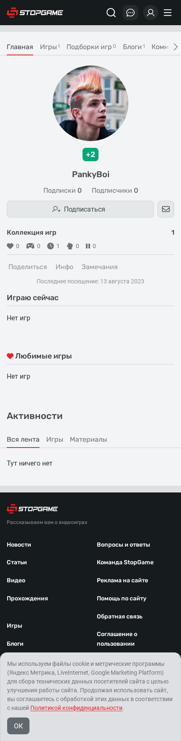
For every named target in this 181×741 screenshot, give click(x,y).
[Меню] (168, 13)
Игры (14, 625)
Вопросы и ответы (123, 544)
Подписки (62, 190)
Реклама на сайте (122, 580)
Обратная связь (119, 616)
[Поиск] (111, 12)
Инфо (64, 267)
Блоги (15, 643)
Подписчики (115, 190)
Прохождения (27, 598)
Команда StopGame (125, 562)
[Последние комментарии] (130, 12)
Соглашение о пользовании (117, 639)
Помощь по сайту (121, 598)
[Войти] (150, 12)
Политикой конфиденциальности (76, 707)
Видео (16, 580)
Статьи (17, 562)
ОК (18, 726)
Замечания (100, 267)
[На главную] (35, 13)
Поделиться (27, 267)
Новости (19, 544)
